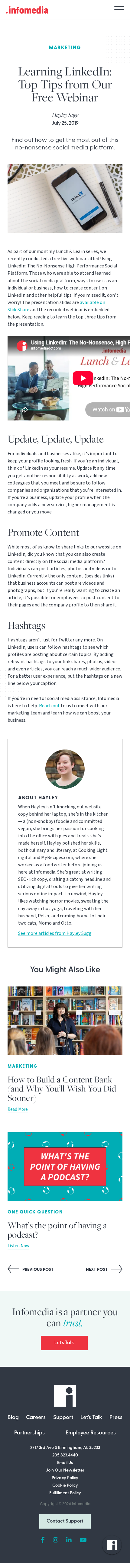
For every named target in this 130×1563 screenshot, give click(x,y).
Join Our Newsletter (65, 1470)
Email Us (65, 1463)
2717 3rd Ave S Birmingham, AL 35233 (65, 1448)
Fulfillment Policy (65, 1493)
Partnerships (29, 1433)
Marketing (65, 48)
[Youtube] (83, 1540)
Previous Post (37, 1269)
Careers (36, 1418)
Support (63, 1418)
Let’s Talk (64, 1343)
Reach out (49, 705)
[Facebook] (43, 1540)
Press (115, 1418)
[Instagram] (55, 1540)
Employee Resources (91, 1433)
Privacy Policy (65, 1478)
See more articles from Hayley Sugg (55, 933)
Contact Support (65, 1521)
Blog (13, 1418)
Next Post (97, 1269)
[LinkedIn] (69, 1540)
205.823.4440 (65, 1455)
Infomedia (81, 1504)
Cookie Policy (65, 1485)
